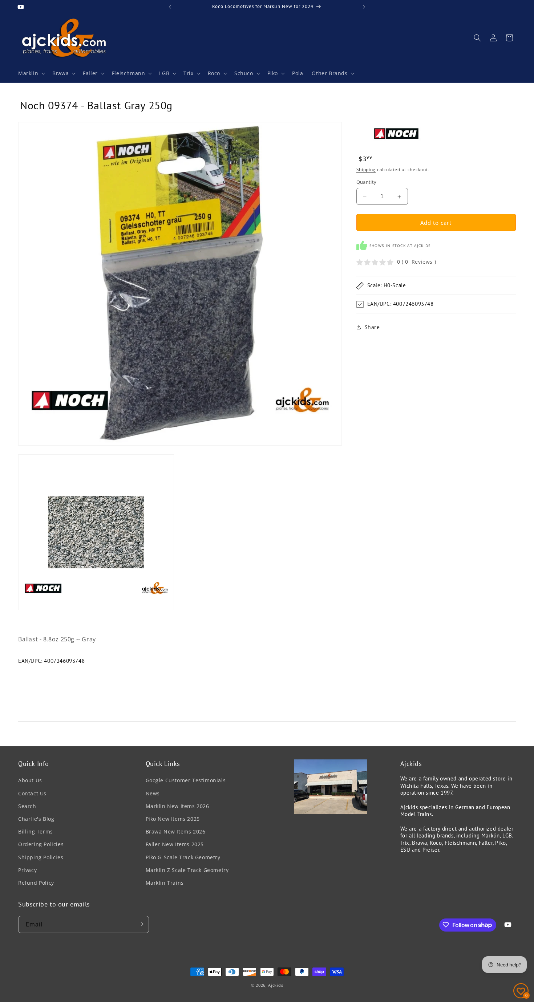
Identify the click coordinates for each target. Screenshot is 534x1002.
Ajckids (275, 985)
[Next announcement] (364, 7)
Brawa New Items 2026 (176, 831)
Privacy (27, 869)
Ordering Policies (41, 844)
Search (27, 805)
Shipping (366, 169)
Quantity (366, 182)
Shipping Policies (40, 856)
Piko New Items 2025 (173, 818)
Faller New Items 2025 (175, 844)
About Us (30, 780)
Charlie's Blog (36, 818)
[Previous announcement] (170, 7)
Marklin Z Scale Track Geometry (187, 869)
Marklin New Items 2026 (177, 805)
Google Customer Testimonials (186, 780)
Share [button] (372, 327)
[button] (31, 73)
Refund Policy (36, 882)
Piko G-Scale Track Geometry (183, 856)
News (153, 793)
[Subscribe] (141, 924)
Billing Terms (35, 831)
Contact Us (32, 793)
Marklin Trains (165, 882)
